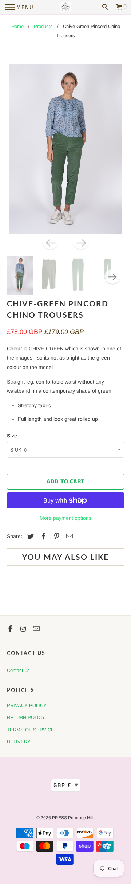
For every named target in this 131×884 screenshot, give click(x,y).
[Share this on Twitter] (29, 536)
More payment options (65, 518)
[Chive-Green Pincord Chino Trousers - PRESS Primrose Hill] (65, 149)
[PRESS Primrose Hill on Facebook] (11, 629)
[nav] (19, 7)
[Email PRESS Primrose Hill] (37, 629)
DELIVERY (19, 741)
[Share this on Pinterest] (55, 536)
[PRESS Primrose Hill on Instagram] (24, 629)
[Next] (81, 242)
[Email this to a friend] (68, 536)
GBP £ (66, 785)
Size (12, 436)
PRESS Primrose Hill (73, 817)
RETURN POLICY (26, 717)
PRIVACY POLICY (27, 705)
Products (43, 26)
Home (17, 26)
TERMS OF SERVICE (30, 729)
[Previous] (50, 242)
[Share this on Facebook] (42, 536)
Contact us (18, 670)
